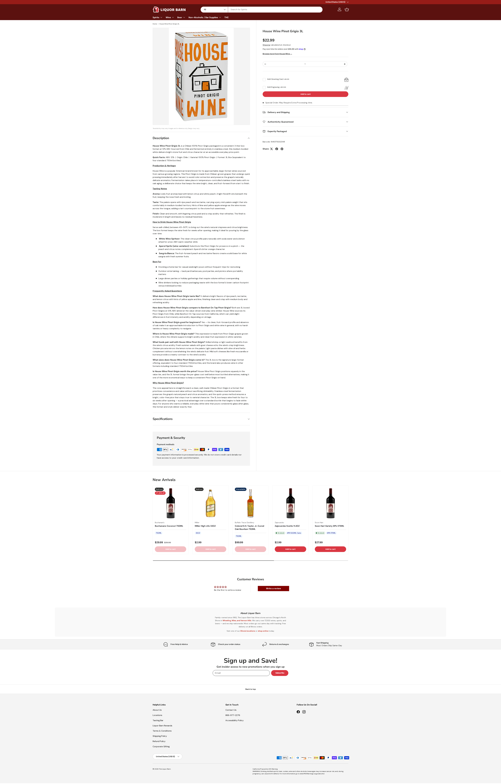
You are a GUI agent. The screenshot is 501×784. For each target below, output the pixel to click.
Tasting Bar (158, 720)
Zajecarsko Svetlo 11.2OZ (287, 525)
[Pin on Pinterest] (282, 149)
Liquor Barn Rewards (162, 725)
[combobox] (262, 9)
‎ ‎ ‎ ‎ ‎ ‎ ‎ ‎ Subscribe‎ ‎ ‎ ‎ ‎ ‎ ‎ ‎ (279, 673)
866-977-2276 (232, 715)
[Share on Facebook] (276, 149)
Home (155, 24)
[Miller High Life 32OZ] (210, 503)
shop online (263, 631)
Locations (157, 715)
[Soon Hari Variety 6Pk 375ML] (330, 503)
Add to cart (305, 94)
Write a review (273, 588)
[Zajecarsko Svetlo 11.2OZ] (290, 503)
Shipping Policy (160, 736)
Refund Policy (159, 741)
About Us (157, 710)
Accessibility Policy (234, 720)
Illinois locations (247, 631)
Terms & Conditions (162, 730)
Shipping (266, 45)
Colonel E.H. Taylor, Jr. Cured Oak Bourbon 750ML (249, 527)
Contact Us (230, 710)
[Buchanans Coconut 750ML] (170, 503)
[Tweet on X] (271, 149)
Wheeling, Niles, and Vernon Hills (237, 620)
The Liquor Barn (165, 769)
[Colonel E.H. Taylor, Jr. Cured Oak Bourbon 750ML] (250, 503)
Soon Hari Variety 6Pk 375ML (329, 525)
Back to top (250, 689)
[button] (347, 9)
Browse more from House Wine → (277, 54)
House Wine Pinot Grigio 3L (169, 24)
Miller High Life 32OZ (205, 525)
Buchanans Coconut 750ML (169, 525)
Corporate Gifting (161, 746)
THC (226, 17)
